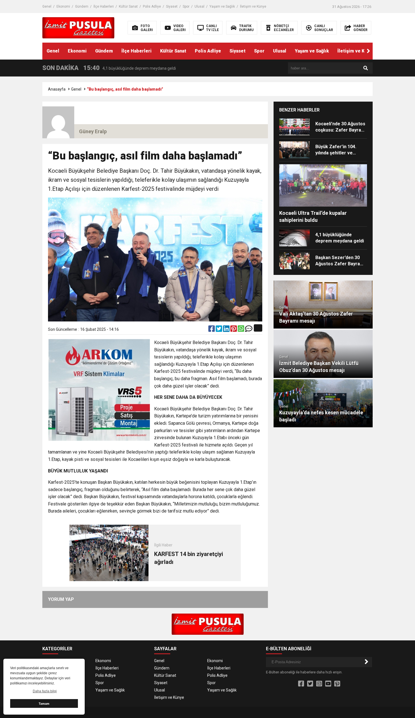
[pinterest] (234, 330)
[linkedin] (226, 330)
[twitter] (219, 330)
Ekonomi (63, 6)
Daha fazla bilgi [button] (45, 691)
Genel (46, 6)
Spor (186, 6)
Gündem (81, 6)
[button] (368, 51)
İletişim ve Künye (253, 6)
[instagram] (319, 684)
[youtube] (328, 684)
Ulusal (199, 6)
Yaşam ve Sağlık (222, 6)
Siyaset (172, 6)
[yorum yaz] (248, 330)
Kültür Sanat (128, 6)
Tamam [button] (44, 703)
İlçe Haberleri (103, 6)
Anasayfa (56, 89)
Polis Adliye (152, 6)
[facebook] (212, 330)
